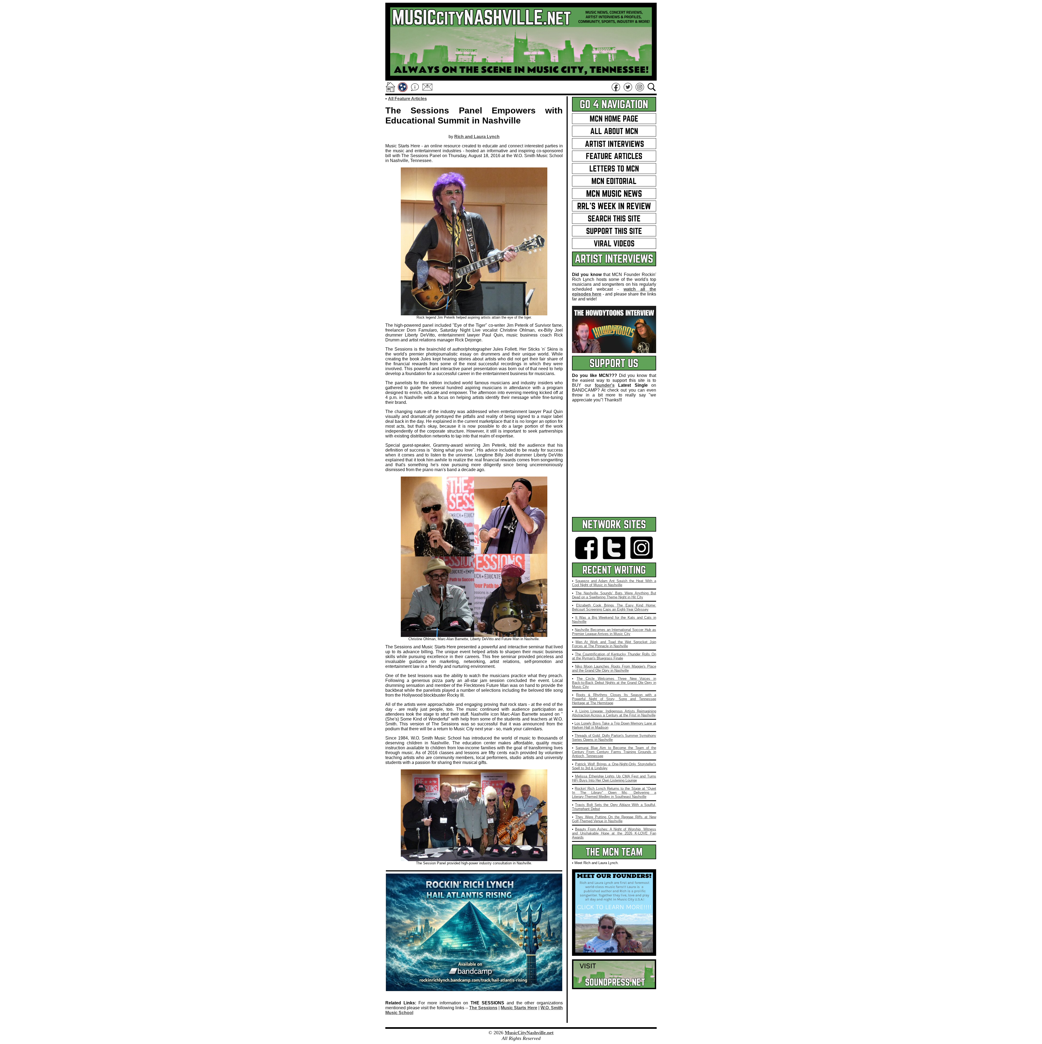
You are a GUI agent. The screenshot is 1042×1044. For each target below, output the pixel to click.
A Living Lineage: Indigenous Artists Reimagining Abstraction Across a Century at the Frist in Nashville (614, 713)
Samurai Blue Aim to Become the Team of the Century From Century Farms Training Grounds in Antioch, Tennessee (614, 752)
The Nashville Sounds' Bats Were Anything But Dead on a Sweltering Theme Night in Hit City (614, 595)
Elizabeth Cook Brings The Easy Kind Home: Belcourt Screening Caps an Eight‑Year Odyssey (614, 607)
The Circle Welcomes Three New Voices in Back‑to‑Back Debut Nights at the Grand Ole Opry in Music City (614, 683)
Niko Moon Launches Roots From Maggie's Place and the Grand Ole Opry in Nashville (614, 668)
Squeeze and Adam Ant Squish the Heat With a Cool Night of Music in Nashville (614, 583)
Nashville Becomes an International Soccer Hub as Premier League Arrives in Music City (614, 632)
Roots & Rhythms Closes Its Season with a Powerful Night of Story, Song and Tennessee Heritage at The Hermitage (614, 699)
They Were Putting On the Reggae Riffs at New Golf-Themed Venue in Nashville (614, 819)
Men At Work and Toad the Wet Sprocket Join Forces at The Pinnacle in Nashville (614, 644)
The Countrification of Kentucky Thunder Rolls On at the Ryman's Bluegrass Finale (614, 656)
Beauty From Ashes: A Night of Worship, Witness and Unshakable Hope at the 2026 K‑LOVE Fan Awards (614, 833)
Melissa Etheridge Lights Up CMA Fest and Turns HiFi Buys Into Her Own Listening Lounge (614, 778)
